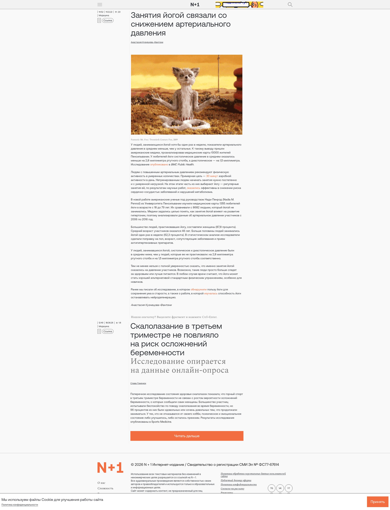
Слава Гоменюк (138, 383)
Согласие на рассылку (232, 488)
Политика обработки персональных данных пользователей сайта (253, 475)
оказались (193, 187)
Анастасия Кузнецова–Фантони (147, 42)
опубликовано (159, 164)
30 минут (212, 176)
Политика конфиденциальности (20, 504)
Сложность (105, 488)
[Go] (100, 4)
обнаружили (199, 289)
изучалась (210, 293)
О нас (101, 483)
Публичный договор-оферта (236, 480)
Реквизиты (227, 493)
